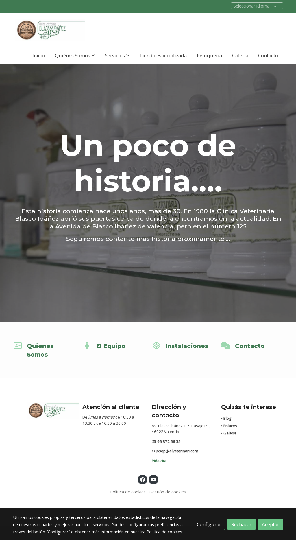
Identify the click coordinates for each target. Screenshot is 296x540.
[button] (75, 55)
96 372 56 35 (169, 441)
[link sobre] (44, 410)
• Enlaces (229, 425)
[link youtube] (154, 479)
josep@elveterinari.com (177, 451)
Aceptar (270, 524)
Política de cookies (128, 492)
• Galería (228, 433)
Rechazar (241, 524)
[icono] (17, 345)
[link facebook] (142, 479)
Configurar (209, 524)
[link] (50, 30)
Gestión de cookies (167, 492)
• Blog (226, 418)
